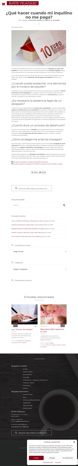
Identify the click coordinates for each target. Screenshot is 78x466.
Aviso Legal (58, 462)
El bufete (25, 369)
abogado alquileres (19, 164)
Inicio (19, 20)
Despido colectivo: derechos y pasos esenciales (26, 232)
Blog (34, 162)
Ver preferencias (68, 458)
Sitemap (25, 388)
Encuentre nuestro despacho (19, 424)
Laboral (51, 343)
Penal (24, 397)
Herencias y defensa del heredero (31, 400)
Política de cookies (48, 462)
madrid (59, 345)
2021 (44, 345)
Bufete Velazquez (42, 162)
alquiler (55, 164)
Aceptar (36, 458)
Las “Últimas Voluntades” (22, 329)
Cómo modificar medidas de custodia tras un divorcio (28, 221)
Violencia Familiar (28, 394)
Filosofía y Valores (27, 371)
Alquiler (25, 20)
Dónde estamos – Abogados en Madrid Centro (35, 380)
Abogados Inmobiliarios (20, 162)
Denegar (52, 458)
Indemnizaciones (27, 405)
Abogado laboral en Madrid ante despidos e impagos (27, 228)
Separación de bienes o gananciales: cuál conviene (27, 225)
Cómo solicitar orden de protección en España (25, 236)
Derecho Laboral (27, 408)
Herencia (24, 342)
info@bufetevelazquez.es (22, 421)
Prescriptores (26, 385)
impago (60, 164)
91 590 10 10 (19, 419)
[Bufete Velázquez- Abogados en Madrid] (23, 4)
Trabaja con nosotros (28, 382)
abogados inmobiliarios (33, 164)
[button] (74, 442)
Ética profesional (27, 374)
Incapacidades (27, 402)
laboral (53, 345)
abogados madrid (46, 164)
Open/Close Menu (3, 4)
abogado (48, 345)
